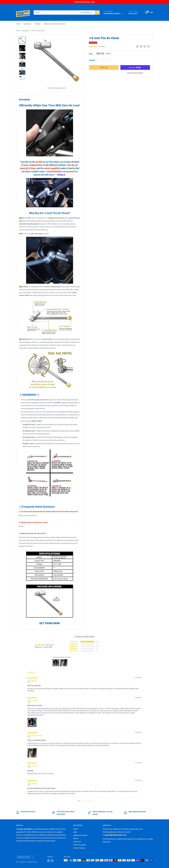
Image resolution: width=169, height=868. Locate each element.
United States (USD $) (23, 857)
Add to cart (104, 67)
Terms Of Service (79, 848)
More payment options (135, 73)
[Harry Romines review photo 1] (32, 753)
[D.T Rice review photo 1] (32, 722)
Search (75, 829)
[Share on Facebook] (137, 46)
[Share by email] (148, 46)
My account (133, 13)
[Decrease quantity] (99, 60)
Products (38, 24)
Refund (75, 838)
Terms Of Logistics (79, 845)
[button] (74, 641)
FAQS (75, 832)
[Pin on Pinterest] (141, 46)
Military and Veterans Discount (54, 24)
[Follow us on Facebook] (48, 860)
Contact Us (27, 24)
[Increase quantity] (109, 60)
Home (18, 24)
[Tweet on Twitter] (144, 46)
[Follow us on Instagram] (52, 860)
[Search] (97, 12)
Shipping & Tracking (80, 835)
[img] (32, 678)
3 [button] (85, 801)
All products (25, 30)
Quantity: (92, 60)
